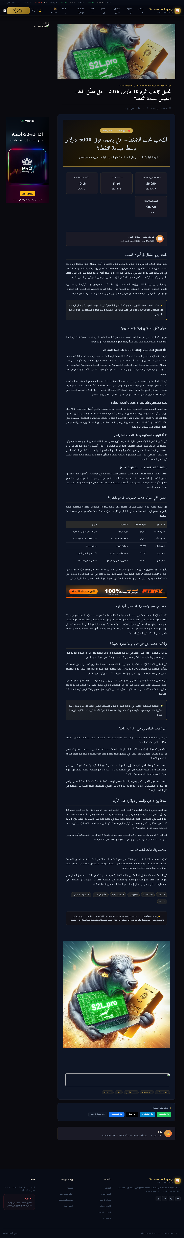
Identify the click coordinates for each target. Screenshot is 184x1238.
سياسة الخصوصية (66, 1200)
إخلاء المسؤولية (66, 1194)
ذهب (131, 85)
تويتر (131, 1114)
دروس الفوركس (164, 85)
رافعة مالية (124, 85)
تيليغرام (146, 1114)
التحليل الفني (117, 10)
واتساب (162, 1114)
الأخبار (64, 10)
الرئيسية (140, 10)
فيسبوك (115, 1114)
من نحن (70, 1188)
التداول (102, 10)
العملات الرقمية (80, 10)
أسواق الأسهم (105, 1200)
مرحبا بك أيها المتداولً (18, 10)
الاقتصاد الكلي (105, 1218)
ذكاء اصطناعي (140, 85)
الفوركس (129, 10)
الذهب (92, 10)
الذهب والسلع (105, 1206)
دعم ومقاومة (152, 85)
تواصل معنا (68, 1206)
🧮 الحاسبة (54, 10)
